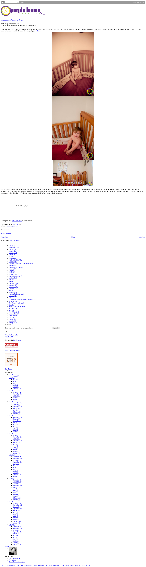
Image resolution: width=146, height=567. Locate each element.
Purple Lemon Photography (17, 562)
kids (11, 280)
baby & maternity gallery (42, 565)
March (16, 376)
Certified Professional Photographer (21, 263)
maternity (13, 283)
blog (76, 565)
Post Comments (14, 240)
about (2, 565)
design (12, 271)
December (17, 392)
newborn (13, 288)
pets (11, 297)
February (17, 388)
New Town (13, 287)
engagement (14, 247)
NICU (12, 290)
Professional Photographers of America (22, 299)
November (17, 394)
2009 (12, 525)
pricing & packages (85, 565)
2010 (12, 501)
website (12, 321)
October (16, 396)
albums (12, 254)
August (16, 408)
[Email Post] (20, 224)
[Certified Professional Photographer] (11, 347)
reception (13, 301)
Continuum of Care (16, 267)
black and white (15, 260)
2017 (12, 378)
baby (12, 245)
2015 (12, 401)
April (15, 385)
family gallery (55, 565)
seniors (12, 251)
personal (14, 226)
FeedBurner (17, 340)
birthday (12, 258)
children (13, 265)
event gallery (65, 565)
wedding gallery (10, 565)
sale (11, 305)
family (12, 249)
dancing (12, 269)
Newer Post (4, 237)
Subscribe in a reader (11, 335)
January (16, 399)
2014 (12, 415)
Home (73, 237)
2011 (12, 478)
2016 (12, 390)
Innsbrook (13, 278)
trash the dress (14, 315)
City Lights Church (15, 558)
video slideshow (17, 221)
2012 (12, 455)
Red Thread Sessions (16, 303)
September (17, 406)
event (12, 272)
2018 (11, 374)
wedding (13, 253)
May (15, 383)
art (11, 256)
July (15, 379)
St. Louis (13, 308)
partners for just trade (16, 294)
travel (11, 317)
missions (13, 285)
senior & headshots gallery (25, 565)
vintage (12, 319)
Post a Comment (6, 234)
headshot (12, 274)
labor (11, 281)
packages (13, 292)
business (8, 226)
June (15, 381)
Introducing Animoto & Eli (12, 20)
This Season (14, 314)
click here (37, 31)
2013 (12, 433)
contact (72, 565)
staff (11, 310)
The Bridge (14, 312)
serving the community (17, 306)
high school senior (15, 276)
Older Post (142, 237)
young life (13, 323)
